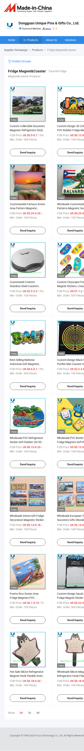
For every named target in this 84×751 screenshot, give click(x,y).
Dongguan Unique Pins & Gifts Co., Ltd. (49, 23)
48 (37, 713)
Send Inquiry (28, 152)
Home (11, 40)
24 (21, 712)
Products (32, 40)
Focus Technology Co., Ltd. (49, 735)
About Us (51, 40)
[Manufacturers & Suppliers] (28, 7)
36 (29, 713)
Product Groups (21, 61)
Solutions (70, 40)
